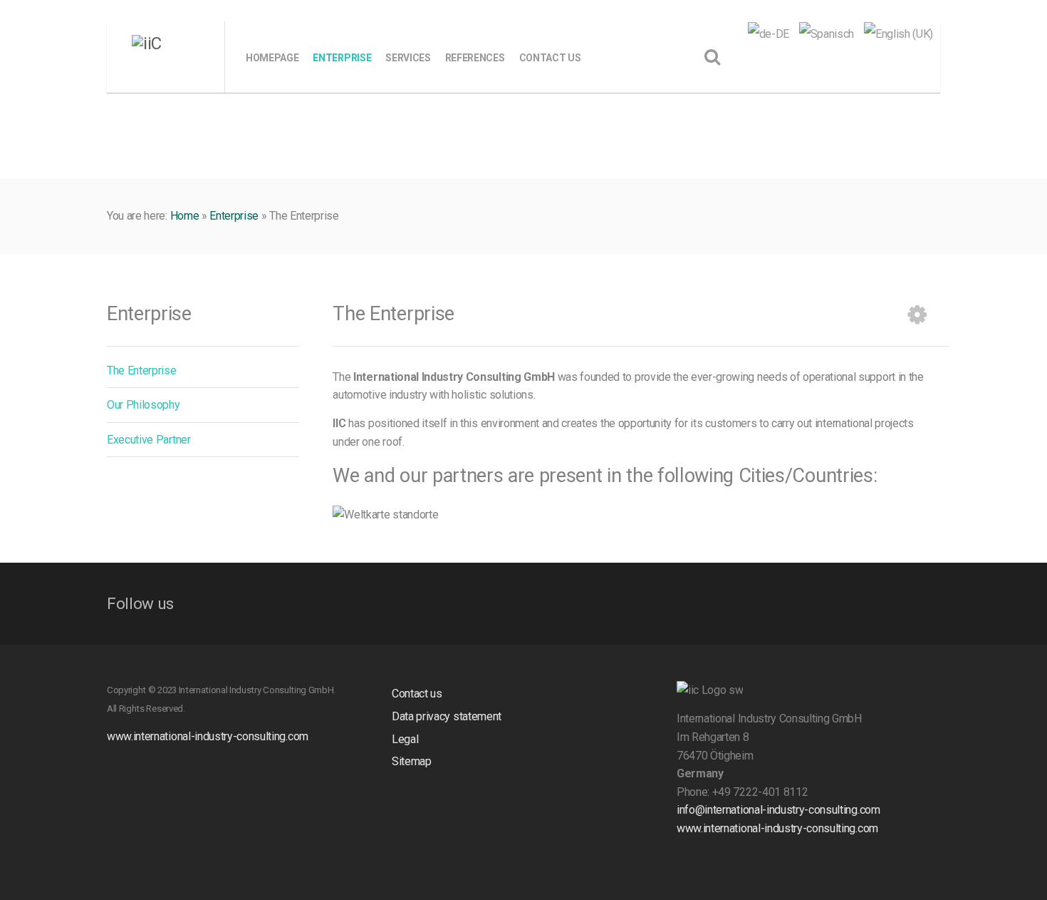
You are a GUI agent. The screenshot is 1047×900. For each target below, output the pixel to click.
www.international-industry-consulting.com (207, 736)
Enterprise (234, 216)
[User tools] (917, 314)
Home (184, 216)
